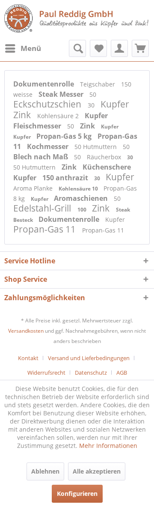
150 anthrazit (66, 177)
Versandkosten (26, 330)
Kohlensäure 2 (58, 116)
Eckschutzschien (48, 104)
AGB (121, 372)
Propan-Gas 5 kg (64, 136)
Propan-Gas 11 (45, 229)
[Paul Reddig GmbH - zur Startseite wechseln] (77, 19)
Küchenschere (107, 167)
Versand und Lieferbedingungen (89, 358)
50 (92, 94)
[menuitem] (22, 48)
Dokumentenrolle (44, 84)
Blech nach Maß (41, 156)
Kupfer (115, 104)
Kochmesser (48, 146)
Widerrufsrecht (46, 372)
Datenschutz (91, 372)
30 (92, 105)
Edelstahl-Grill (43, 208)
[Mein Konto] (119, 48)
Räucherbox (105, 157)
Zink (23, 115)
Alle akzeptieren (97, 471)
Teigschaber (98, 84)
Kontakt (28, 358)
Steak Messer (61, 94)
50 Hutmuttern (96, 147)
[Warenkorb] (140, 48)
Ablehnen (45, 471)
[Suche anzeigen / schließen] (77, 48)
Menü (31, 48)
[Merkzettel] (98, 48)
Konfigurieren (77, 493)
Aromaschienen (82, 198)
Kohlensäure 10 (79, 188)
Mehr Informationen (108, 445)
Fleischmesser (38, 126)
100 (82, 209)
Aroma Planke (33, 188)
